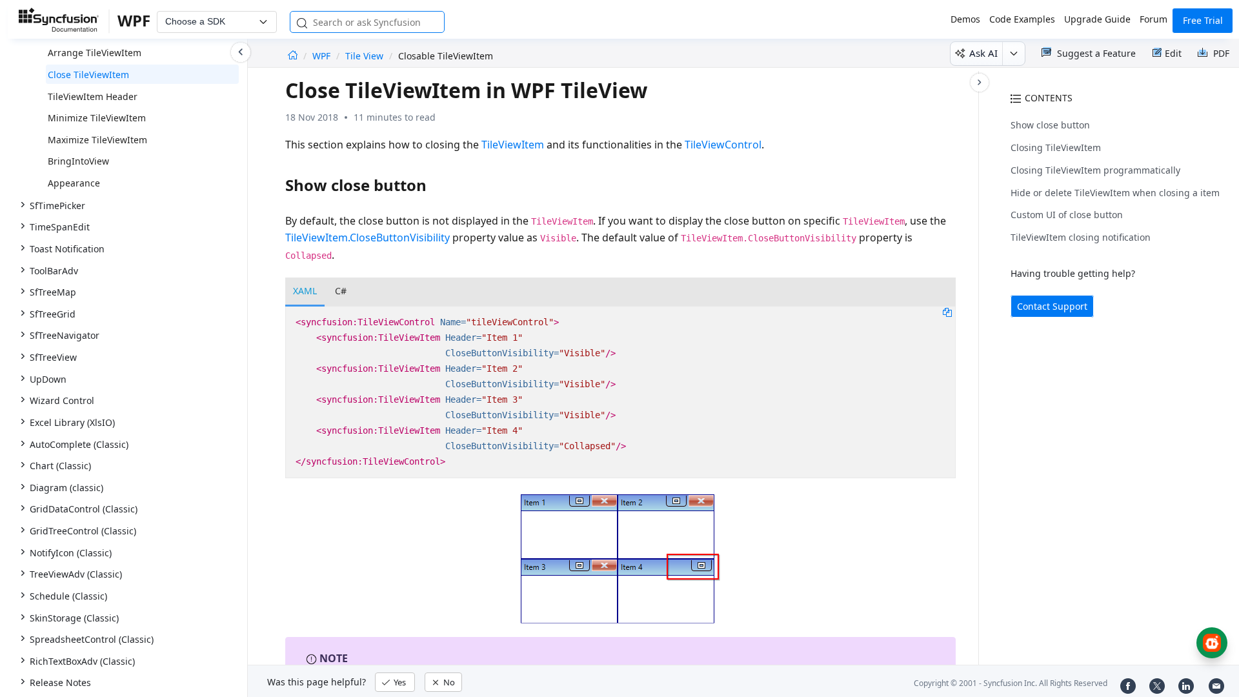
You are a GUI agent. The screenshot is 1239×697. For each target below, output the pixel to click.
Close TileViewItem (88, 74)
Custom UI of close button (1067, 214)
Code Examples (1022, 19)
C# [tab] (341, 291)
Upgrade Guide (1097, 19)
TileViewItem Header (92, 96)
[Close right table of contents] (979, 82)
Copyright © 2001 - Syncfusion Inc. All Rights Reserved (1010, 683)
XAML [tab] (305, 291)
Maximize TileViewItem (97, 140)
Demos (965, 19)
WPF (322, 56)
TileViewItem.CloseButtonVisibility (367, 237)
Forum (1153, 19)
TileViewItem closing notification (1081, 237)
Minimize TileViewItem (97, 118)
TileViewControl (723, 144)
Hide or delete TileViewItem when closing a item (1115, 193)
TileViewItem (512, 144)
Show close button (1050, 125)
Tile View (364, 56)
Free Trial (1203, 20)
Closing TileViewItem (1056, 147)
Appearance (74, 183)
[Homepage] (292, 56)
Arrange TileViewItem (94, 52)
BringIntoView (78, 161)
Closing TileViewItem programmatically (1095, 170)
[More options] (1013, 53)
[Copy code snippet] (947, 312)
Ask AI (983, 52)
